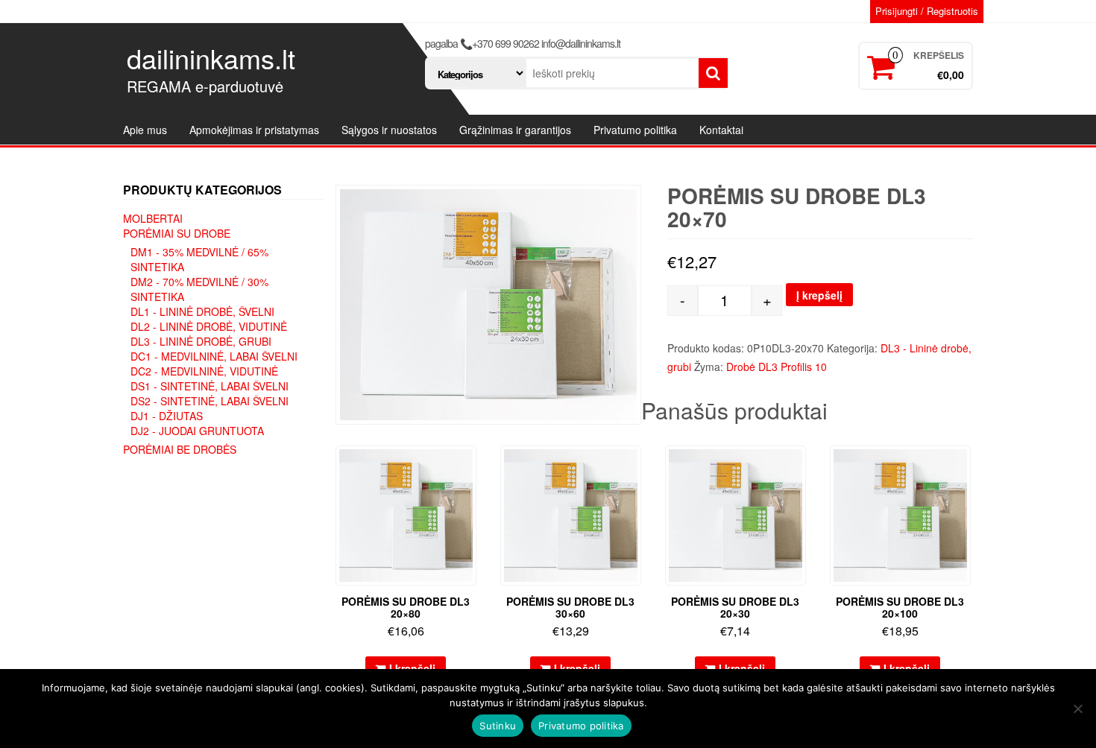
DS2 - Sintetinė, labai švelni (209, 400)
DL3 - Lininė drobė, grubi (200, 341)
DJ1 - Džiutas (166, 415)
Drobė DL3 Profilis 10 (776, 366)
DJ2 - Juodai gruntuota (197, 430)
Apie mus (145, 129)
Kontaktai (721, 129)
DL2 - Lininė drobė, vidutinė (208, 326)
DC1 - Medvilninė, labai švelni (213, 356)
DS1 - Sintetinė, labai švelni (209, 385)
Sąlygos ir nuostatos (389, 129)
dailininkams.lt (211, 58)
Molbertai (153, 218)
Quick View (469, 467)
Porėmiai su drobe (176, 233)
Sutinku (497, 726)
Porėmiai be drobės (179, 449)
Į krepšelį (819, 295)
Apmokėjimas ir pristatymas (254, 129)
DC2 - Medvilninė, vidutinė (204, 371)
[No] (1077, 708)
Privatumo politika (635, 129)
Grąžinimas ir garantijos (515, 129)
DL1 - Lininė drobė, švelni (202, 311)
